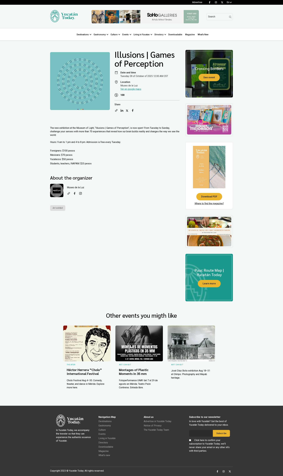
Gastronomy (100, 34)
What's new (104, 455)
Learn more (209, 283)
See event (209, 77)
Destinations (83, 34)
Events (125, 34)
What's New (203, 34)
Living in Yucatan (142, 34)
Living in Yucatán (107, 438)
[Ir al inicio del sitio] (64, 21)
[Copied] (116, 111)
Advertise (197, 2)
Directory (158, 34)
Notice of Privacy (153, 425)
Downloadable (175, 34)
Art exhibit (58, 208)
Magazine (190, 34)
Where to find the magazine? (209, 203)
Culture (114, 34)
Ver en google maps (130, 89)
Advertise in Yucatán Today (157, 421)
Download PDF (209, 196)
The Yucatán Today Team (156, 429)
